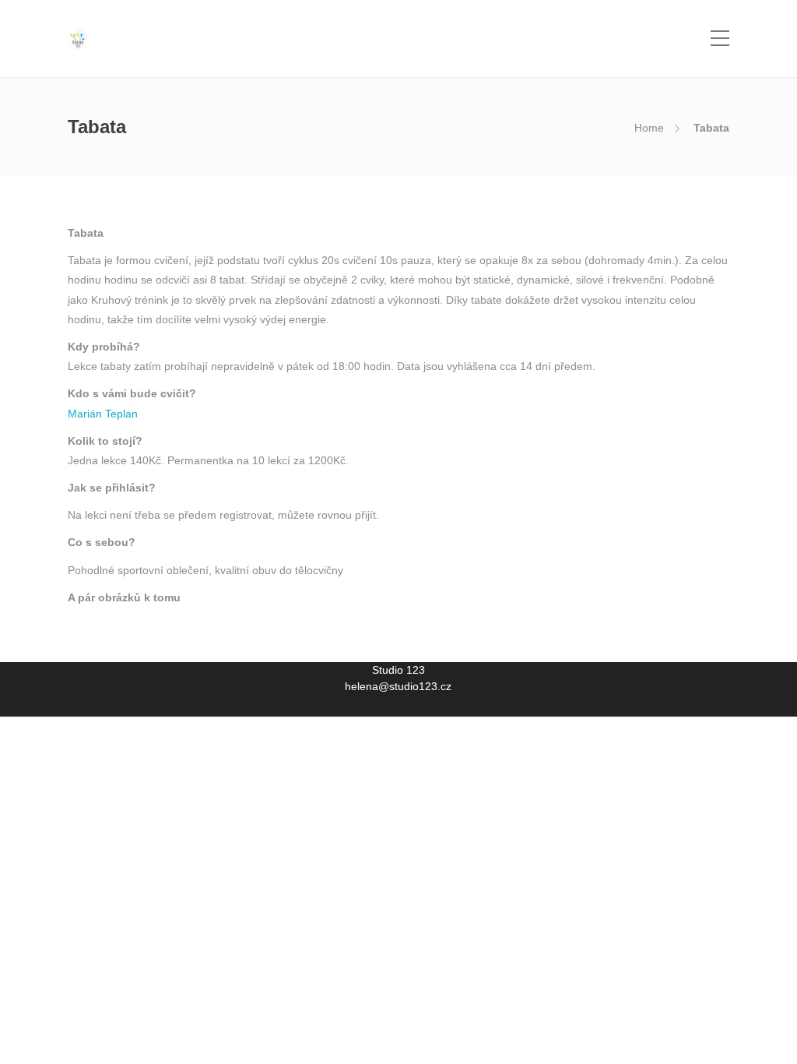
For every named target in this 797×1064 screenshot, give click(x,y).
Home (649, 128)
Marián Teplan (103, 413)
